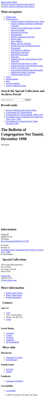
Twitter (9, 335)
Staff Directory (11, 360)
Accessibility (11, 391)
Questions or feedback (14, 381)
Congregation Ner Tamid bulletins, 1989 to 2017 (25, 115)
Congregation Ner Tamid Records (19, 112)
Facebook (10, 333)
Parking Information (13, 297)
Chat (8, 313)
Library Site (6, 276)
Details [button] (5, 245)
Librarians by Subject (14, 357)
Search (27, 100)
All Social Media (12, 342)
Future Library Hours (14, 293)
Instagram (10, 340)
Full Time (9, 369)
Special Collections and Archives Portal (21, 110)
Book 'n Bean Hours (14, 295)
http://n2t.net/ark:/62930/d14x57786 (15, 241)
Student (9, 372)
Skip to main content (9, 2)
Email (8, 319)
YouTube (9, 338)
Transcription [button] (8, 254)
